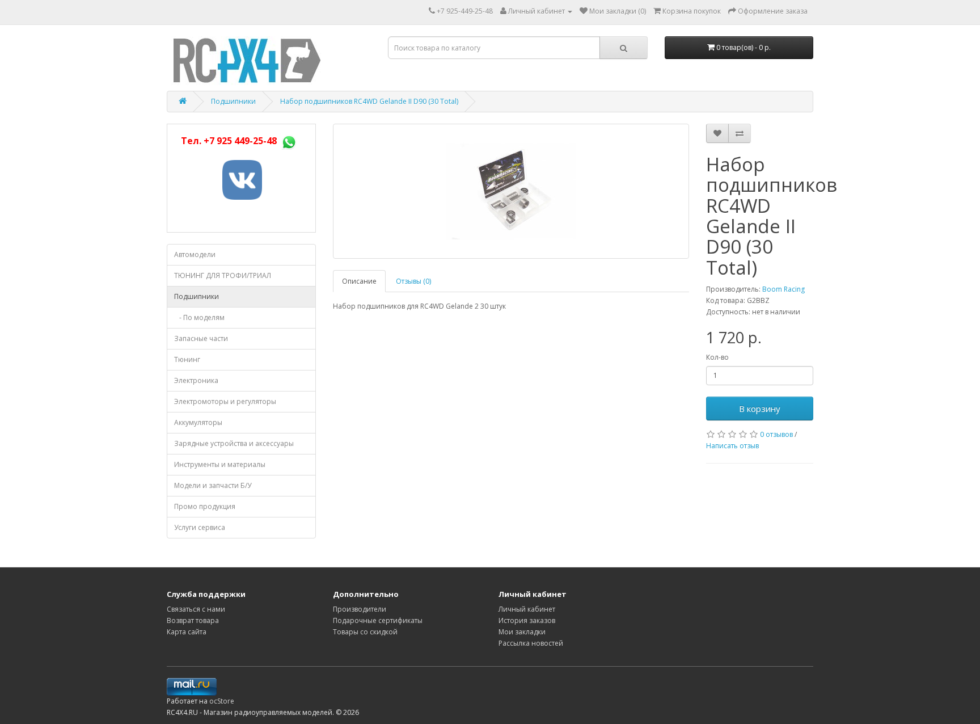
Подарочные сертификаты (378, 620)
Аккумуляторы (198, 422)
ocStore (221, 701)
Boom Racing (783, 289)
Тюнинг (187, 359)
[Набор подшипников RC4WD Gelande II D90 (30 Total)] (511, 191)
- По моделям (199, 317)
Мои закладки (522, 632)
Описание (359, 281)
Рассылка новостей (531, 643)
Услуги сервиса (199, 527)
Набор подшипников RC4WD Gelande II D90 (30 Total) (369, 101)
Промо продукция (204, 506)
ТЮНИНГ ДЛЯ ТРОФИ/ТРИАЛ (222, 275)
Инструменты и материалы (219, 464)
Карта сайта (186, 632)
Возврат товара (193, 620)
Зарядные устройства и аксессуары (234, 443)
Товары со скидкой (365, 632)
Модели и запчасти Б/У (212, 485)
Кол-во (717, 357)
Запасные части (201, 338)
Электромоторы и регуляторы (225, 401)
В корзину (759, 408)
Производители (359, 609)
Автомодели (195, 254)
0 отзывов (776, 434)
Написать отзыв (732, 446)
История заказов (527, 620)
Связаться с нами (196, 609)
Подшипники (233, 101)
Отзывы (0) (413, 281)
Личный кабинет (527, 609)
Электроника (196, 380)
